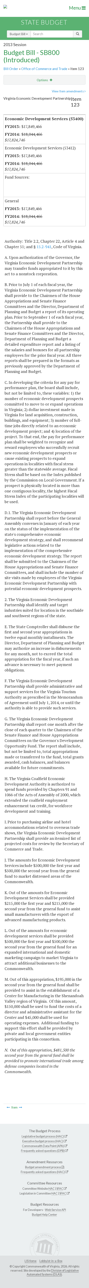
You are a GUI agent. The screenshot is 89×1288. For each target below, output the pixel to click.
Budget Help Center (44, 1214)
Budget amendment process (43, 1167)
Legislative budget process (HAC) (43, 1136)
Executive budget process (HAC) (42, 1141)
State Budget (44, 22)
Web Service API (55, 1210)
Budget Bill (18, 34)
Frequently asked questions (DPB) (43, 1151)
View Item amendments (68, 91)
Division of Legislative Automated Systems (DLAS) (53, 1272)
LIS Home (31, 1261)
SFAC (59, 1188)
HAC (51, 1188)
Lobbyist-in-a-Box (50, 1261)
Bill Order (10, 69)
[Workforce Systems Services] (20, 1107)
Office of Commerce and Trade (44, 69)
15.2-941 (44, 246)
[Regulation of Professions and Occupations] (8, 1107)
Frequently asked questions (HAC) (43, 1172)
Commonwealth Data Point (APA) (43, 1146)
